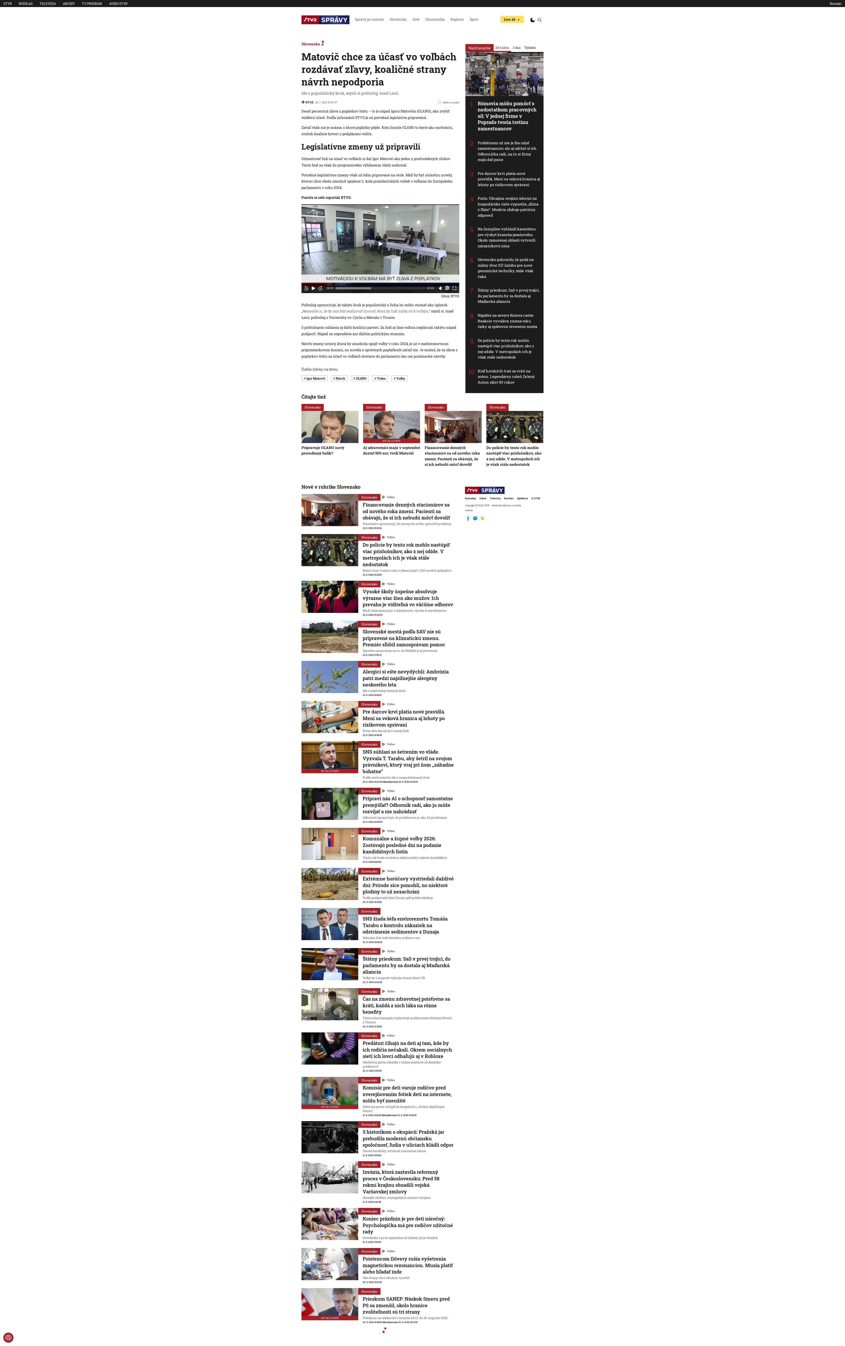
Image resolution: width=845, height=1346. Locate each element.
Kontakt (835, 4)
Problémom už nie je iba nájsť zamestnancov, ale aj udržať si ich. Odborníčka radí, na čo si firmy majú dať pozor (507, 151)
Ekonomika (435, 19)
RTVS (310, 102)
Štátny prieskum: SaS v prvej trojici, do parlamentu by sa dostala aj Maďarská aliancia (509, 296)
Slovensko (398, 19)
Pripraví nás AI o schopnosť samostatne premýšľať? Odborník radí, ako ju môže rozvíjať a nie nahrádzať (408, 805)
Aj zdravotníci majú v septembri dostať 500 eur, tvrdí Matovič (391, 450)
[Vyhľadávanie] (540, 20)
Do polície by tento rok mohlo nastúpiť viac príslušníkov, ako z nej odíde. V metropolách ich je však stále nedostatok (506, 349)
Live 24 (509, 19)
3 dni (517, 47)
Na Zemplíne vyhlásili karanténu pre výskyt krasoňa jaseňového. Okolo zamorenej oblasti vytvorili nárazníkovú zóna (507, 237)
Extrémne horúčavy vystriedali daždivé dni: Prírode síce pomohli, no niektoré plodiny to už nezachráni (408, 885)
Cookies (469, 510)
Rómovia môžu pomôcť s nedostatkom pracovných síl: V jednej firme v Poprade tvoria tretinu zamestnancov (507, 116)
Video (391, 497)
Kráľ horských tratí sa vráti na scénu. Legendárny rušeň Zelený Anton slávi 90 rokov (506, 376)
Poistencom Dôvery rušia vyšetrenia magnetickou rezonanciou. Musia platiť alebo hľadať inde (408, 1265)
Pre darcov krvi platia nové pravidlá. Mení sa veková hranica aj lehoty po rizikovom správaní (509, 179)
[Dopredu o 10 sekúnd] (320, 288)
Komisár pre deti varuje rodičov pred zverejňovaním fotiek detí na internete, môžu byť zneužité (407, 1094)
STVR (8, 4)
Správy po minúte (369, 19)
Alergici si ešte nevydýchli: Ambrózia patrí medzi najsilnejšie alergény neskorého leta (406, 678)
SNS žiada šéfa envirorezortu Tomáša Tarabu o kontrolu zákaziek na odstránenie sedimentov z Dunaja (405, 925)
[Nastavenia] (447, 287)
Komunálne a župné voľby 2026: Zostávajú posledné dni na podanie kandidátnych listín (402, 845)
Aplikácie (522, 498)
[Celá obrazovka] (454, 288)
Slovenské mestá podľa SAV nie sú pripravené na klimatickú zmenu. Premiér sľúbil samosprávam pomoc (404, 638)
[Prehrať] (313, 288)
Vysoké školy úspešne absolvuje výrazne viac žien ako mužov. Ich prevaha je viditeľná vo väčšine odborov (408, 598)
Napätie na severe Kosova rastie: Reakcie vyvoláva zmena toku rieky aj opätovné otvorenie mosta (507, 321)
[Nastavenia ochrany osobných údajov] (8, 1338)
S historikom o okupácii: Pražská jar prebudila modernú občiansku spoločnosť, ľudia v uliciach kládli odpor (408, 1138)
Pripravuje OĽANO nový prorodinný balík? (322, 450)
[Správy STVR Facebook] (468, 520)
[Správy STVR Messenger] (475, 520)
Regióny (457, 19)
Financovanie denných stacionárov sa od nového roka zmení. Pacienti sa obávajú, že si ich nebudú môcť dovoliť (452, 456)
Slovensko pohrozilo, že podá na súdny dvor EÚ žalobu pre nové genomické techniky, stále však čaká (506, 268)
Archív (69, 4)
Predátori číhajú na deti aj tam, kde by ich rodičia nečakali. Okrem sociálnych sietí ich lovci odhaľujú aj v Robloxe (407, 1049)
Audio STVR (118, 4)
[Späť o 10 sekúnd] (306, 288)
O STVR (535, 498)
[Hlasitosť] (440, 288)
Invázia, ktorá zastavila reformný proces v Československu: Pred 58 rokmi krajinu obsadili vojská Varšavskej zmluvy (401, 1182)
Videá (482, 498)
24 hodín (502, 47)
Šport (474, 19)
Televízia (48, 4)
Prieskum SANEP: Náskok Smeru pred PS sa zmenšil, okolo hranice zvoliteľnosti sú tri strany (406, 1305)
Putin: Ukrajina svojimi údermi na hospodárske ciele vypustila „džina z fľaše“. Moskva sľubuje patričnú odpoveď (508, 207)
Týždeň (530, 47)
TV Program (92, 4)
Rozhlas (26, 4)
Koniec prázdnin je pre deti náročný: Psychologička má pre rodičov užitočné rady (408, 1225)
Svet (416, 19)
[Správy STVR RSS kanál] (482, 520)
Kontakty (470, 498)
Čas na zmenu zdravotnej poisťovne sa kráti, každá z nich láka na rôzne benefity (406, 1005)
